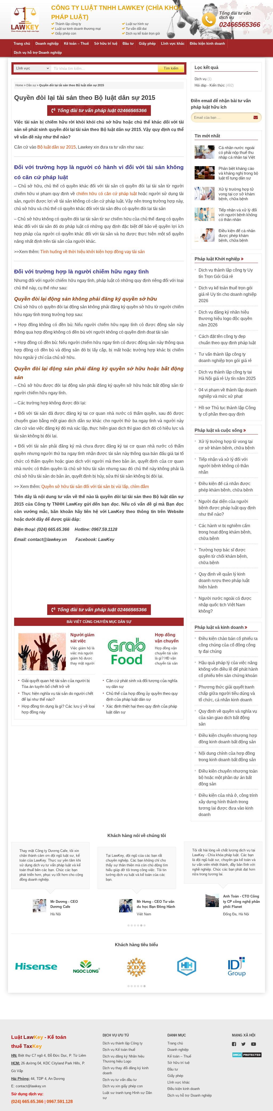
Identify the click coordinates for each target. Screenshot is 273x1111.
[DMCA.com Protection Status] (247, 1054)
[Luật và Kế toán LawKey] (25, 19)
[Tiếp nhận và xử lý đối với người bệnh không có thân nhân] (205, 214)
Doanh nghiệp (47, 44)
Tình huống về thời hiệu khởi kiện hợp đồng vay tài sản (92, 251)
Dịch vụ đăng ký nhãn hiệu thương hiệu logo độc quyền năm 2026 (225, 318)
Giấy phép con (65, 33)
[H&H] (187, 966)
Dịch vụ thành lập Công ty (123, 1043)
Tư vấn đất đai (136, 29)
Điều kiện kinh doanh (207, 44)
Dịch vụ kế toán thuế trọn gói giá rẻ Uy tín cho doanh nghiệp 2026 (227, 294)
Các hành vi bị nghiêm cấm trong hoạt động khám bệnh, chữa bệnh (225, 532)
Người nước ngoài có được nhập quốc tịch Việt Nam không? (225, 604)
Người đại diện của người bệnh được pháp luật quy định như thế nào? (227, 507)
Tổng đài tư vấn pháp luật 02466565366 (101, 110)
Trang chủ (22, 44)
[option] (50, 879)
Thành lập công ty (68, 24)
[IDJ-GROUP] (237, 966)
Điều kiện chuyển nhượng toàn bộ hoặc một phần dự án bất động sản (228, 777)
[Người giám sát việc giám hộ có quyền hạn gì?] (42, 651)
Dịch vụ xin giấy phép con (123, 1086)
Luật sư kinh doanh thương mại (78, 29)
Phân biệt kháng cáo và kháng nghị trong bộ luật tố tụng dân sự (238, 173)
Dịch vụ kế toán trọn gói (143, 33)
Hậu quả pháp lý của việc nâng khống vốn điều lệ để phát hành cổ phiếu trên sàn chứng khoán (228, 669)
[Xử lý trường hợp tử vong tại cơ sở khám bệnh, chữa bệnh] (205, 193)
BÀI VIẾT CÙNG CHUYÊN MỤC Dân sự (99, 622)
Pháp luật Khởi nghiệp (218, 259)
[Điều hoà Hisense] (36, 966)
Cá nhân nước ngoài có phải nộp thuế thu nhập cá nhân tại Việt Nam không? (237, 154)
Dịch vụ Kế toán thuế (119, 1050)
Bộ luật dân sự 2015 (56, 147)
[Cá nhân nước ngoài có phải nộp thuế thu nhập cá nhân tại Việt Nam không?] (205, 152)
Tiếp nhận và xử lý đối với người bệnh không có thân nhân (238, 215)
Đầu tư (128, 44)
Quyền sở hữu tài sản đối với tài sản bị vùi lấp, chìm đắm (95, 486)
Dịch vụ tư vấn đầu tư (120, 1080)
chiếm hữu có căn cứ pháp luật (106, 193)
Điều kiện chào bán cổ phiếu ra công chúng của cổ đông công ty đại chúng (228, 645)
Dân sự (31, 85)
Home (19, 85)
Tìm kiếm (171, 68)
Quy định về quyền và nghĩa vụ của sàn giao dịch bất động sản (228, 717)
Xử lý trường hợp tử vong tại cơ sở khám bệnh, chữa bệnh (237, 194)
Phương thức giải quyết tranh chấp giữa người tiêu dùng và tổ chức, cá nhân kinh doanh (227, 693)
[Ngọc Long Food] (86, 966)
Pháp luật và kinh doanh (220, 627)
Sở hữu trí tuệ (105, 44)
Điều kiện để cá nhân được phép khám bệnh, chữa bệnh (237, 235)
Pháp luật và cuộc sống (219, 430)
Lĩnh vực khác (172, 44)
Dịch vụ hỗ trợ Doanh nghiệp (38, 53)
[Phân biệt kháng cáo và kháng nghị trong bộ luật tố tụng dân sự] (205, 172)
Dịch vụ (203, 79)
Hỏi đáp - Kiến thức (214, 85)
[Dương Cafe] (136, 966)
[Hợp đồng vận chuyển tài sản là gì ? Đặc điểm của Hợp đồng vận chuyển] (126, 651)
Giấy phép (147, 44)
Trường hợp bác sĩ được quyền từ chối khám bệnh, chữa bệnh (223, 556)
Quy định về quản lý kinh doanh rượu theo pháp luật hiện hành (224, 580)
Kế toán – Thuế (76, 44)
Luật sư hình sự (137, 24)
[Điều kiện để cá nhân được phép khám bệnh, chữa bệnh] (205, 235)
